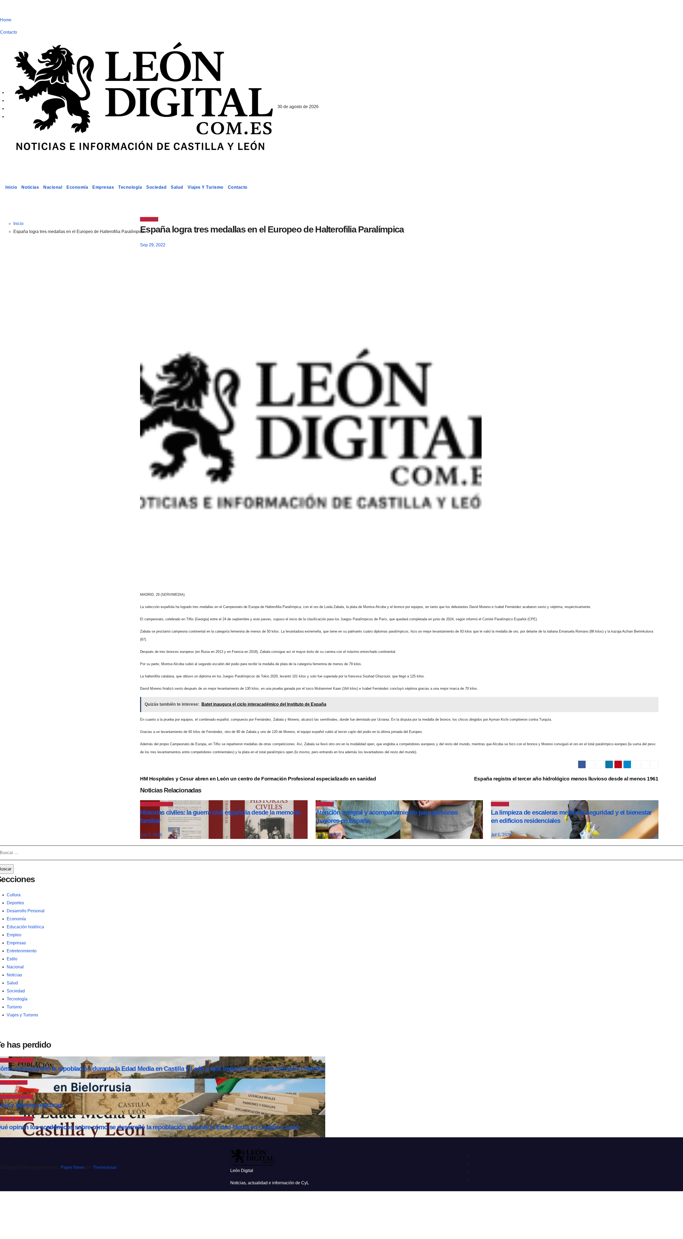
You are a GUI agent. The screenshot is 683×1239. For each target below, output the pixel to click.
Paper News (72, 1167)
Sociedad (156, 187)
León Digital (33, 161)
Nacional (52, 187)
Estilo (12, 959)
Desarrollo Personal (26, 911)
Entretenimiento (22, 951)
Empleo (14, 935)
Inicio (11, 187)
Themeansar (104, 1167)
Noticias (30, 187)
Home (5, 20)
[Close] (9, 1204)
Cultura (14, 895)
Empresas (103, 187)
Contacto (8, 32)
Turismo (14, 1007)
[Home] (1, 187)
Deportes (15, 903)
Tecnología (130, 187)
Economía (77, 187)
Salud (177, 187)
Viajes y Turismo (206, 187)
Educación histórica (25, 927)
